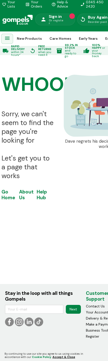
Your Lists (8, 4)
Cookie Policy (41, 357)
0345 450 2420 (91, 4)
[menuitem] (7, 39)
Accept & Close (63, 357)
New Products (29, 38)
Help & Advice (59, 4)
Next (73, 309)
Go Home (8, 195)
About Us (26, 195)
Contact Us (95, 306)
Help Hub (42, 195)
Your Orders (33, 4)
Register (92, 336)
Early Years (88, 38)
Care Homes (60, 38)
